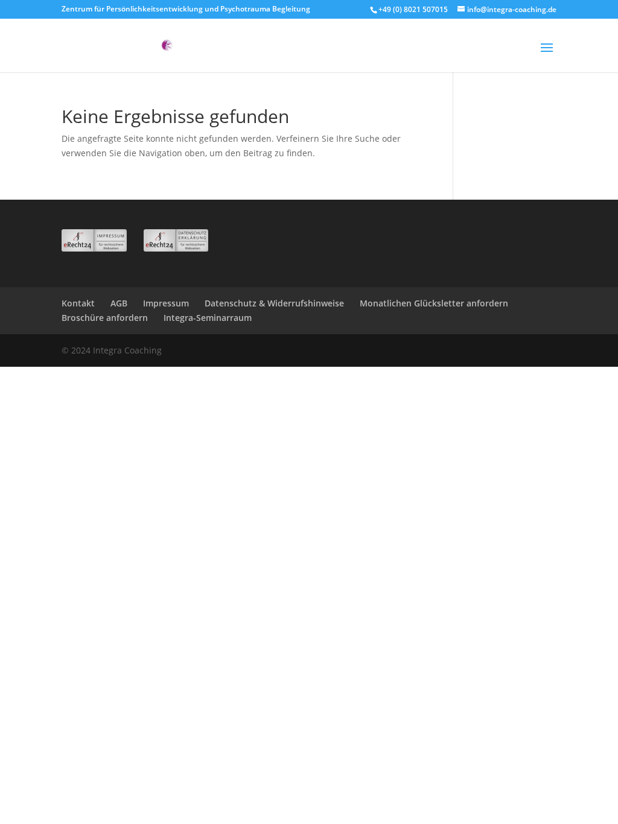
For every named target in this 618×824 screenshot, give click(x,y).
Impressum (166, 303)
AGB (118, 303)
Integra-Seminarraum (208, 317)
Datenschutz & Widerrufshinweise (274, 303)
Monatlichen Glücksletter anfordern (434, 303)
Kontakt (78, 303)
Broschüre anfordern (105, 317)
